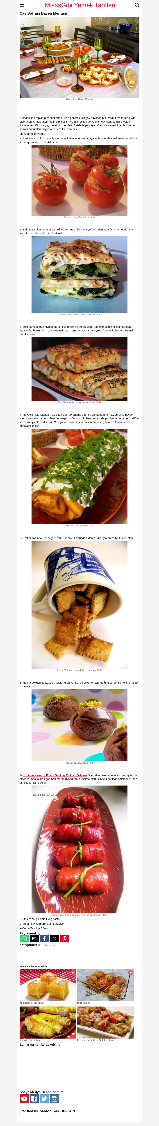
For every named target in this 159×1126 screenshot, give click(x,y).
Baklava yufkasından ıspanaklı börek (45, 229)
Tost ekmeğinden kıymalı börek (42, 326)
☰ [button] (22, 5)
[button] (24, 938)
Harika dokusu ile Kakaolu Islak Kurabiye (48, 682)
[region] (79, 108)
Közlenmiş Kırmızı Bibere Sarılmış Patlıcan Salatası (55, 775)
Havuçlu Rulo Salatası (36, 414)
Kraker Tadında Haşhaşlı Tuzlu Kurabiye (48, 538)
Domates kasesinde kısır (70, 138)
